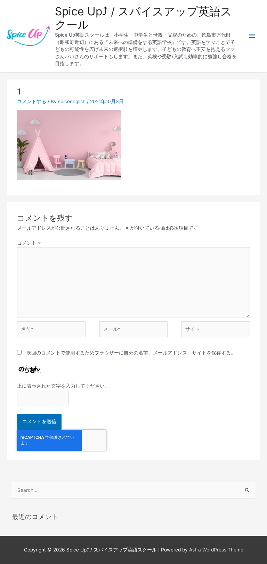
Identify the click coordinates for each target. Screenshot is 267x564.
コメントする (31, 101)
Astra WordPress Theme (216, 549)
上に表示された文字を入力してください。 (63, 386)
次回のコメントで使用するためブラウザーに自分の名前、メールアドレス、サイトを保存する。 (131, 353)
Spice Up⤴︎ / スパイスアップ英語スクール (143, 18)
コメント (29, 243)
